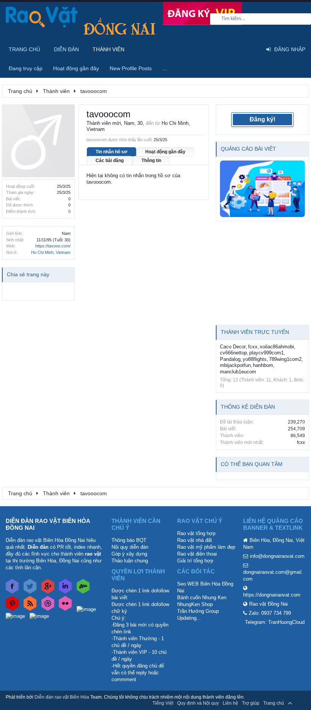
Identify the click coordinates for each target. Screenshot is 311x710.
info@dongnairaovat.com (277, 556)
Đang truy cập (25, 68)
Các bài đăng (110, 160)
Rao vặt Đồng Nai (268, 604)
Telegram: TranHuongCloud (275, 622)
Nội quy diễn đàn (130, 547)
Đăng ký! (262, 119)
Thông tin (151, 160)
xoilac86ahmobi (277, 346)
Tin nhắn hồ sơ (111, 151)
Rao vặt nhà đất (194, 540)
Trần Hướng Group (198, 611)
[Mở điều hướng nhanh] (299, 90)
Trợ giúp (250, 703)
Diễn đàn (66, 49)
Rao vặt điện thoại (197, 554)
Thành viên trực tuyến (255, 332)
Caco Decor (233, 346)
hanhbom (263, 365)
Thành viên (108, 49)
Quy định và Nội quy (198, 703)
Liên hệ (230, 703)
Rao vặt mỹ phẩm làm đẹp (206, 547)
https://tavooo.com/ (53, 246)
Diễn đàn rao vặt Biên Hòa (62, 697)
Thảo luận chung (130, 561)
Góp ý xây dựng (129, 554)
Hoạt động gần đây (165, 151)
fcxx (253, 346)
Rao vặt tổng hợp (196, 533)
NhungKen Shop (195, 604)
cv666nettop (233, 353)
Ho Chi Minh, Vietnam (51, 252)
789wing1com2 (285, 359)
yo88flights (255, 359)
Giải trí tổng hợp (195, 561)
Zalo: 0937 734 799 (270, 613)
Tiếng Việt (162, 703)
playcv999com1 (266, 353)
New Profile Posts (131, 68)
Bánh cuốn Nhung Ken (201, 597)
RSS (300, 703)
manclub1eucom (238, 372)
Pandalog (230, 359)
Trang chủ (24, 49)
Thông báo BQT (129, 540)
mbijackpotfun (235, 365)
